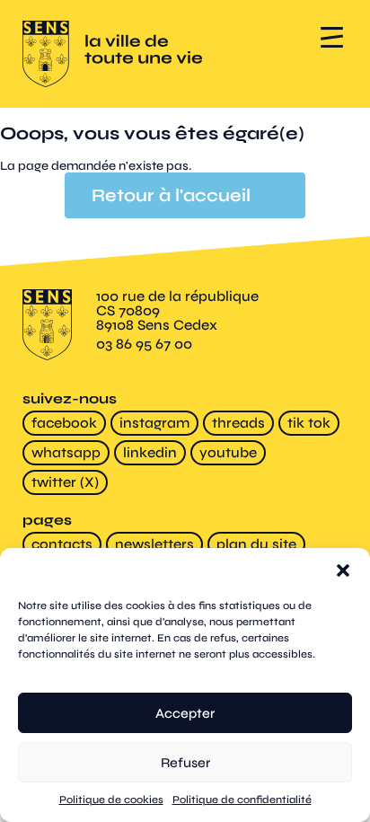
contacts (61, 543)
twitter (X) (65, 482)
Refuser (185, 763)
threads (238, 422)
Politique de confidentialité (242, 799)
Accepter (185, 713)
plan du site (256, 543)
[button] (343, 570)
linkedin (150, 452)
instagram (154, 422)
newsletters (154, 543)
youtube (228, 452)
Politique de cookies (111, 799)
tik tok (308, 422)
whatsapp (66, 452)
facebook (64, 422)
